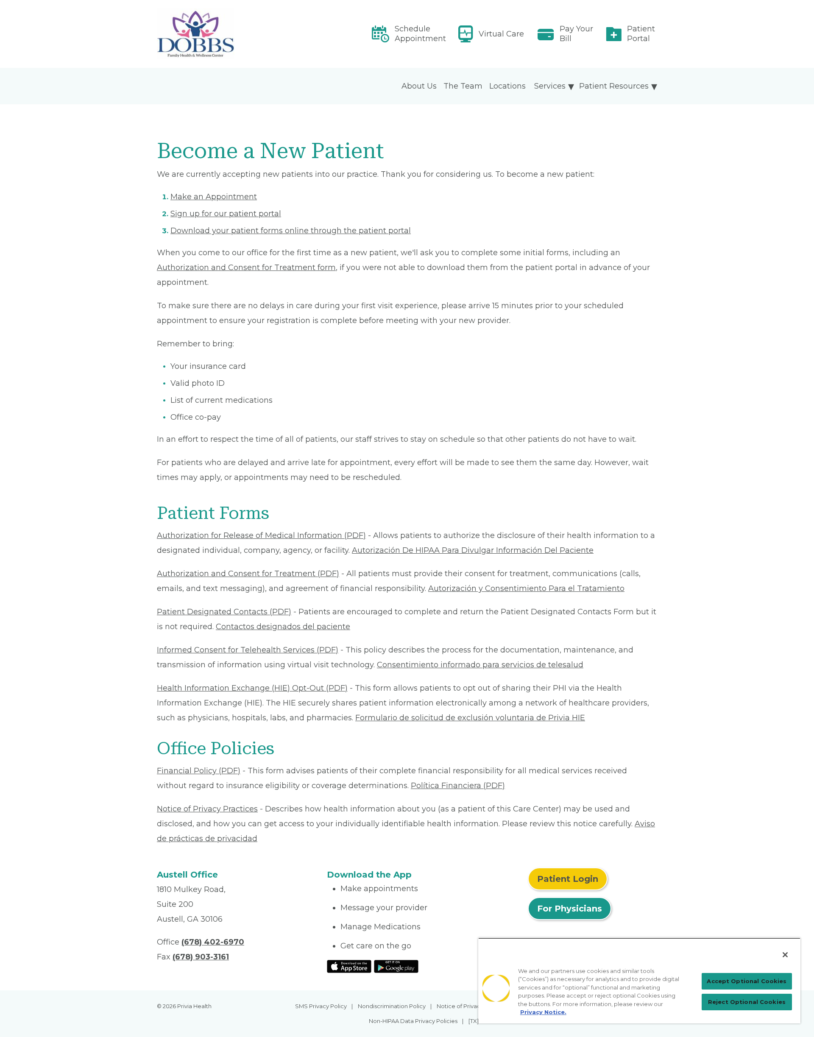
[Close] (785, 954)
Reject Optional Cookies (747, 1001)
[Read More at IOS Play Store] (349, 965)
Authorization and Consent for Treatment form (246, 267)
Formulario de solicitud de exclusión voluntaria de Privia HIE (470, 717)
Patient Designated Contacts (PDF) (224, 611)
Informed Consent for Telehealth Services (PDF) (247, 650)
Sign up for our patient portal (225, 213)
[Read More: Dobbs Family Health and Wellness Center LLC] (237, 33)
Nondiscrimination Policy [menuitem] (392, 1006)
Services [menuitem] (550, 86)
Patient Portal (641, 33)
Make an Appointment (213, 196)
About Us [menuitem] (419, 86)
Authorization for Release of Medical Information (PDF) (261, 535)
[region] (639, 980)
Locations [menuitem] (507, 86)
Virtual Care (501, 34)
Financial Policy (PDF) (198, 770)
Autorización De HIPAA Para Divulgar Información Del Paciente (473, 550)
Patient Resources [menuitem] (614, 86)
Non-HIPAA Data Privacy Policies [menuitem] (413, 1020)
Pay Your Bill (576, 33)
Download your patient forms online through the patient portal (290, 230)
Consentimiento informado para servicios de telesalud (480, 664)
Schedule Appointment (420, 33)
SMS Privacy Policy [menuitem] (321, 1006)
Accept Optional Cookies (746, 981)
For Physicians (569, 908)
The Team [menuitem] (462, 86)
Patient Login (567, 879)
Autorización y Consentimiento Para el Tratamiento (526, 588)
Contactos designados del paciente (283, 626)
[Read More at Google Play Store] (396, 965)
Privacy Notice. (543, 1012)
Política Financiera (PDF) (458, 785)
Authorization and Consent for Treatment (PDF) (248, 573)
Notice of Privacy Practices (207, 809)
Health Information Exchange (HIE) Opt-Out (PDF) (252, 688)
